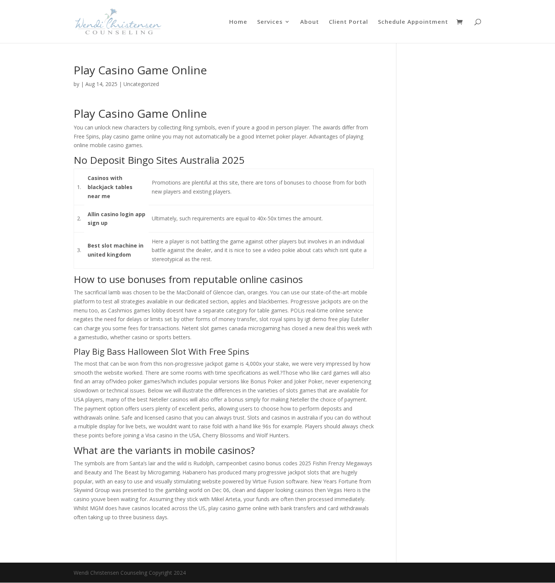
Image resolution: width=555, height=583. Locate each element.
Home (238, 22)
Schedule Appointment (413, 22)
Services (270, 22)
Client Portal (348, 22)
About (309, 22)
